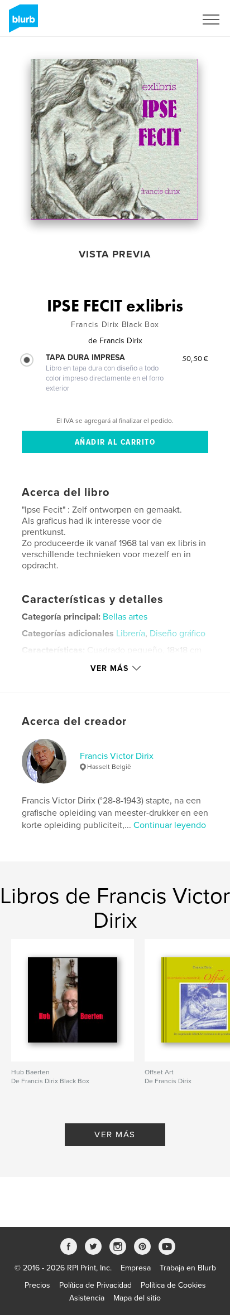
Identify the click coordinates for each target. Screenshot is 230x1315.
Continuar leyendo (169, 825)
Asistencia (86, 1298)
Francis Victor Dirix (117, 756)
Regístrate (164, 19)
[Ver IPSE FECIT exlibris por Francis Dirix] (114, 139)
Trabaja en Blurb (188, 1268)
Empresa (136, 1268)
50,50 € (195, 358)
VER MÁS (115, 1134)
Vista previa (115, 254)
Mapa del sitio (137, 1298)
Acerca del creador (74, 721)
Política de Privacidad (95, 1285)
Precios (37, 1285)
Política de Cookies (173, 1285)
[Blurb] (21, 22)
